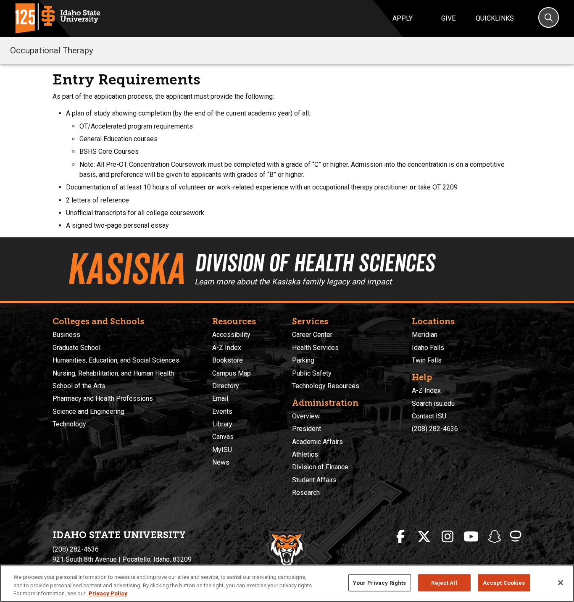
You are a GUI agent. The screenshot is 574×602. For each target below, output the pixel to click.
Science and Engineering (88, 411)
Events (222, 411)
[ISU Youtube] (471, 537)
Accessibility (231, 335)
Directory (225, 386)
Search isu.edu (433, 403)
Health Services (315, 348)
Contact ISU (429, 416)
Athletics (305, 454)
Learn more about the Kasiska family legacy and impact (293, 282)
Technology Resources (325, 386)
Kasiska (125, 268)
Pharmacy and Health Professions (103, 398)
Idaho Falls (428, 348)
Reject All (444, 582)
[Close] (560, 582)
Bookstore (227, 360)
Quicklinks (495, 18)
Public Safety (312, 373)
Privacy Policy (108, 593)
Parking (303, 360)
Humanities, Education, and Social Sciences (116, 360)
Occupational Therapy (51, 50)
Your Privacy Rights (379, 582)
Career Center (312, 335)
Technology (69, 424)
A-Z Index (226, 348)
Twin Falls (427, 360)
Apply (402, 18)
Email (220, 398)
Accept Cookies (504, 582)
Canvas (223, 437)
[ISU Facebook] (400, 537)
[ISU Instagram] (447, 537)
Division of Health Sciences (314, 262)
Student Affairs (314, 480)
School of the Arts (79, 386)
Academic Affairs (317, 442)
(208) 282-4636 (435, 429)
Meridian (424, 335)
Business (66, 335)
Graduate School (76, 348)
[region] (287, 583)
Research (306, 493)
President (306, 429)
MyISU (222, 450)
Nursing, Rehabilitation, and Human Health (113, 373)
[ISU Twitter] (424, 537)
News (220, 462)
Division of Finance (320, 467)
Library (222, 424)
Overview (306, 416)
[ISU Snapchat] (494, 537)
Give (448, 18)
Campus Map (231, 373)
